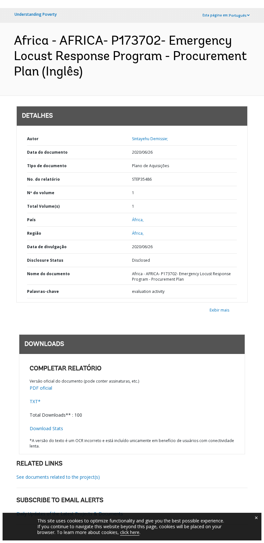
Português (238, 15)
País (31, 219)
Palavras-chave (43, 291)
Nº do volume (40, 192)
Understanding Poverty (35, 14)
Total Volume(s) (43, 206)
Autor (33, 138)
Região (34, 233)
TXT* (35, 401)
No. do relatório (43, 179)
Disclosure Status (45, 260)
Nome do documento (48, 273)
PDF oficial (41, 388)
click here (129, 532)
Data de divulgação (47, 246)
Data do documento (47, 152)
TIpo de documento (47, 165)
